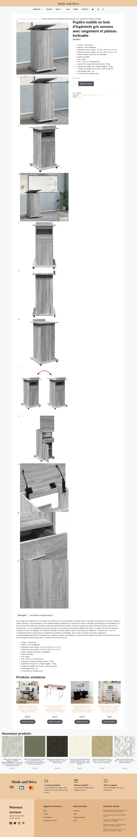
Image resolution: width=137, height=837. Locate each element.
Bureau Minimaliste (86, 95)
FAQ (44, 811)
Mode (76, 9)
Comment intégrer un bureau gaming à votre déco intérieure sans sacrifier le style (115, 811)
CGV (75, 820)
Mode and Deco (68, 3)
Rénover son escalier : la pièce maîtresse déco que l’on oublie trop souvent (114, 825)
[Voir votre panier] (92, 9)
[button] (103, 9)
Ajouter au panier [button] (28, 722)
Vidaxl (80, 97)
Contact (85, 9)
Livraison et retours (50, 820)
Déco (58, 9)
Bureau (25, 19)
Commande (47, 817)
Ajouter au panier (86, 84)
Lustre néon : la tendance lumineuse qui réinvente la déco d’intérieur (114, 820)
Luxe (68, 9)
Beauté (49, 9)
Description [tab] (22, 615)
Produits (36, 9)
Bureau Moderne (35, 19)
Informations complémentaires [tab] (41, 615)
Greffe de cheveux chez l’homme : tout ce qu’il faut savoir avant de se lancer (114, 830)
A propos (76, 811)
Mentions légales (79, 817)
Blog (74, 814)
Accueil (18, 19)
